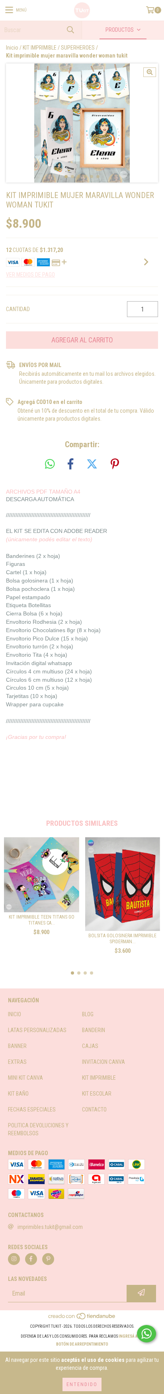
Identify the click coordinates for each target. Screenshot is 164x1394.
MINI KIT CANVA (25, 1078)
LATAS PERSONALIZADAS (37, 1030)
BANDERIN (93, 1030)
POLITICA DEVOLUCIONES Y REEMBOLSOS (38, 1129)
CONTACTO (94, 1109)
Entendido (82, 1384)
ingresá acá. (131, 1336)
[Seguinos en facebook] (31, 1259)
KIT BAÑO (18, 1093)
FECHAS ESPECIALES (32, 1109)
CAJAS (90, 1046)
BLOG (88, 1014)
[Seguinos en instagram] (14, 1259)
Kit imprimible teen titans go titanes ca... (41, 920)
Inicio (12, 47)
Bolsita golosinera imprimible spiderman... (122, 938)
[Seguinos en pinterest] (48, 1259)
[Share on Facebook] (70, 464)
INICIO (14, 1014)
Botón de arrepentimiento (82, 1344)
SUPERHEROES (78, 47)
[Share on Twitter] (92, 464)
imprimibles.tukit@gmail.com (50, 1227)
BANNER (17, 1046)
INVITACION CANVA (103, 1062)
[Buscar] (70, 30)
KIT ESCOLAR (96, 1093)
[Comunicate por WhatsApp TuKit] (146, 1333)
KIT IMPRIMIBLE (40, 47)
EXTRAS (17, 1062)
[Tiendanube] (82, 1318)
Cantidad (18, 309)
